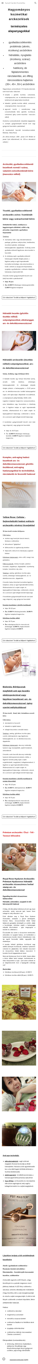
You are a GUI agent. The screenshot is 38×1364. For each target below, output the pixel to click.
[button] (2, 3)
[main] (19, 20)
